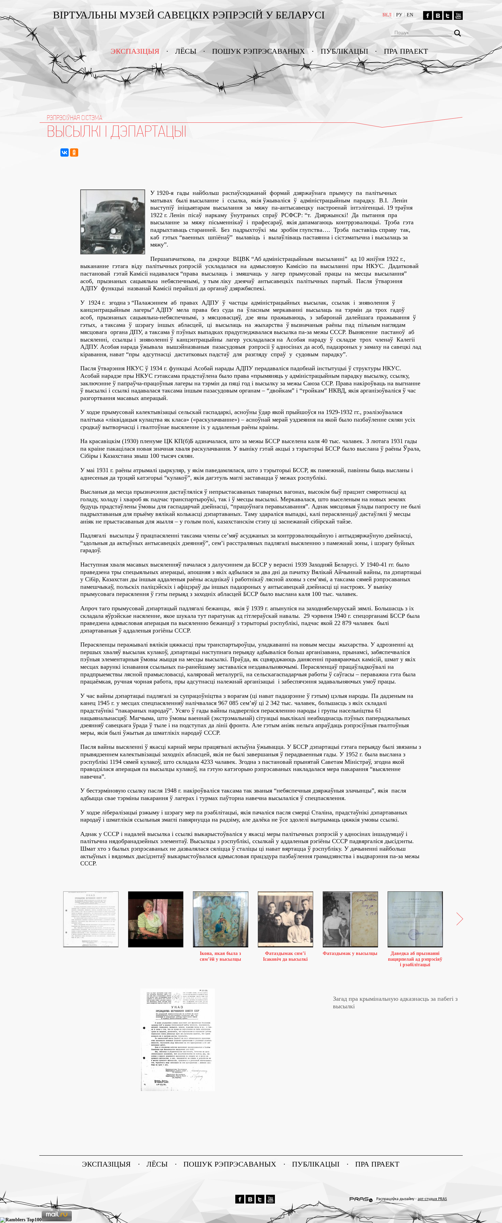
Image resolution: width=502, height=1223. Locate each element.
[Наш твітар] (448, 15)
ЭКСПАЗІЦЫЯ (135, 51)
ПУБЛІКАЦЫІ (344, 51)
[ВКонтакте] (64, 152)
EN (410, 14)
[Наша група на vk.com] (437, 15)
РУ (399, 14)
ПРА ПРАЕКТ (406, 51)
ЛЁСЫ (185, 51)
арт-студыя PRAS (432, 1199)
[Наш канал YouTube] (458, 15)
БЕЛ (387, 14)
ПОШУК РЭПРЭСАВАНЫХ (258, 51)
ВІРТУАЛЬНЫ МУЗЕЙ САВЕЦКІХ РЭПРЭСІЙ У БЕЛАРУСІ (190, 15)
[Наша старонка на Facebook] (427, 15)
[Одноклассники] (74, 152)
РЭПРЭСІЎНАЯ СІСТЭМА (74, 118)
